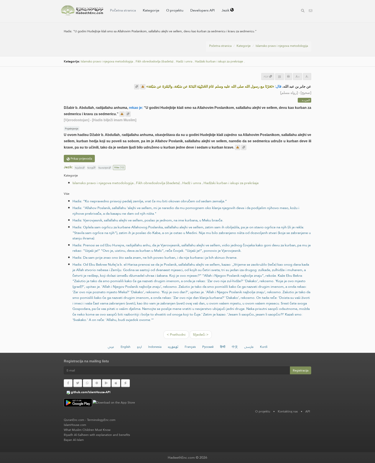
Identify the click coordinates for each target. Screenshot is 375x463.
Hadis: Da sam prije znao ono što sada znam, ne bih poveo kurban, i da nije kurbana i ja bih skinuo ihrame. (154, 257)
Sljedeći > (201, 334)
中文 (235, 347)
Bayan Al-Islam (74, 440)
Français (190, 347)
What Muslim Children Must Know (87, 430)
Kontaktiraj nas (288, 411)
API (307, 411)
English (125, 347)
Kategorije (151, 10)
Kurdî (263, 347)
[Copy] (136, 86)
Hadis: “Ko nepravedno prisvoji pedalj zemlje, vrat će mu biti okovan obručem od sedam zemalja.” (149, 201)
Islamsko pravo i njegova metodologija (282, 46)
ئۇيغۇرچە (173, 347)
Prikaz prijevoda (81, 158)
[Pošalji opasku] (142, 86)
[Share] (279, 76)
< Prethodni (176, 334)
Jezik (226, 10)
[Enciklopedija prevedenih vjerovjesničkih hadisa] (82, 10)
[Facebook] (68, 383)
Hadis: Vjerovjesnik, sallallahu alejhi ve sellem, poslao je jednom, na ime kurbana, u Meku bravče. (147, 220)
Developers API (202, 10)
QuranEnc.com (74, 420)
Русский (208, 347)
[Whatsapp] (87, 383)
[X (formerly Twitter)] (77, 383)
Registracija (300, 370)
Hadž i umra (184, 61)
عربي (111, 347)
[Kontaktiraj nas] (310, 11)
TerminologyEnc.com (101, 420)
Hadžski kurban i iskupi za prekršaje (219, 61)
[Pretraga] (303, 11)
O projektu (174, 10)
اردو (139, 347)
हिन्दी (222, 347)
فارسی (248, 347)
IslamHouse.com (75, 425)
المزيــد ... (304, 100)
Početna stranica (123, 10)
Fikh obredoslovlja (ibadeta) (154, 61)
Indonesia (154, 347)
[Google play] (106, 383)
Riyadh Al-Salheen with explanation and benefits (97, 435)
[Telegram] (96, 383)
